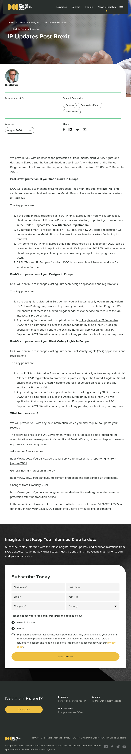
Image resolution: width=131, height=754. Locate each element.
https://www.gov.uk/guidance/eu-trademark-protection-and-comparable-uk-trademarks (64, 478)
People (89, 7)
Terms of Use (38, 737)
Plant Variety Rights (90, 105)
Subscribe (63, 656)
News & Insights (107, 7)
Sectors (76, 7)
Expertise (61, 7)
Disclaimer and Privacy (58, 737)
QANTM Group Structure (113, 737)
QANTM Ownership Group (86, 737)
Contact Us (24, 709)
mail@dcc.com (73, 504)
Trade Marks (72, 111)
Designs (70, 105)
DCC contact (54, 509)
